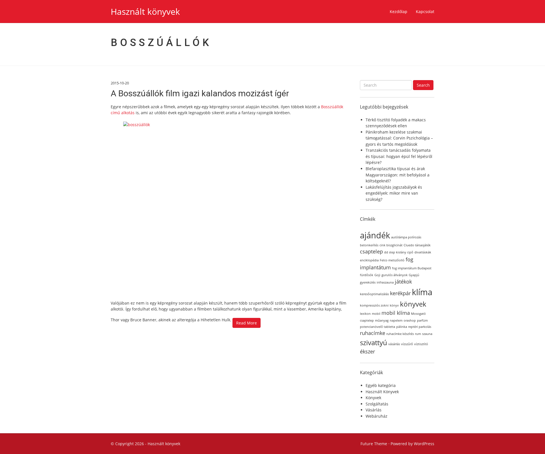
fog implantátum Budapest (411, 268)
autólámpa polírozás (406, 237)
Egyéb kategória (381, 385)
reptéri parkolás (419, 327)
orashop (410, 320)
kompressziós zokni (374, 305)
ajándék (375, 235)
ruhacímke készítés (400, 334)
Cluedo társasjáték (417, 245)
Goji (377, 275)
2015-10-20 (120, 83)
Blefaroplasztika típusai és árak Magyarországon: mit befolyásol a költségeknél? (397, 175)
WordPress (424, 443)
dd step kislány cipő (398, 252)
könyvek (413, 304)
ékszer (367, 351)
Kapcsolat (425, 11)
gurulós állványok (395, 275)
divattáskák (422, 252)
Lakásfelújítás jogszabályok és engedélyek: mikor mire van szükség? (394, 193)
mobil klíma (396, 312)
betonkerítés (369, 245)
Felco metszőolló (392, 260)
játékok (403, 281)
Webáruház (376, 416)
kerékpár (400, 293)
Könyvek (373, 397)
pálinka (401, 327)
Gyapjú (414, 275)
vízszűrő (407, 344)
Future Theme (373, 443)
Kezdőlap (398, 11)
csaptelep (371, 251)
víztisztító (421, 344)
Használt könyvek (145, 11)
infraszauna (385, 282)
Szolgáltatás (377, 404)
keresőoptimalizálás (374, 294)
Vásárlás (374, 410)
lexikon (365, 314)
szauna (427, 334)
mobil (376, 314)
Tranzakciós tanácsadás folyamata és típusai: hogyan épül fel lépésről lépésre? (399, 156)
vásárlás (394, 344)
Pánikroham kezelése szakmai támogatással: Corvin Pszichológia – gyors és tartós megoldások (399, 138)
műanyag (382, 320)
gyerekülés (368, 282)
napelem (396, 320)
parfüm (422, 320)
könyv (394, 305)
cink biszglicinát (391, 245)
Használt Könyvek (382, 391)
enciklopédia (369, 260)
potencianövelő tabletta (377, 327)
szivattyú (373, 342)
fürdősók (366, 275)
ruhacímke (372, 333)
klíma (422, 292)
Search (423, 85)
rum (418, 334)
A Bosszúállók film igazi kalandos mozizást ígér (200, 93)
